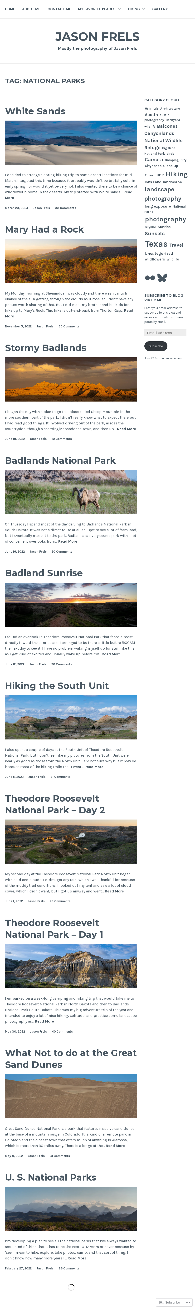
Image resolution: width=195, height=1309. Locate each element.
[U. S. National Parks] (71, 1230)
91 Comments (60, 777)
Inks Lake (153, 182)
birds (170, 153)
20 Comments (62, 551)
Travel (176, 245)
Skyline (150, 227)
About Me (31, 9)
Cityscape (153, 166)
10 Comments (62, 439)
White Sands (35, 111)
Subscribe (156, 346)
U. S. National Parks (50, 1177)
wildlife (173, 259)
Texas (156, 244)
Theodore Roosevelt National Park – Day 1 (54, 928)
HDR (160, 175)
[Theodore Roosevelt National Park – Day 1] (71, 987)
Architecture (170, 108)
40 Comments (62, 1031)
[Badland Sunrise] (71, 625)
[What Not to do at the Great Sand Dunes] (71, 1117)
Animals (152, 108)
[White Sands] (71, 163)
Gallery (160, 9)
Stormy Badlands (45, 347)
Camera (154, 159)
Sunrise (164, 227)
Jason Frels (98, 36)
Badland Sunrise (44, 573)
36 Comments (68, 1268)
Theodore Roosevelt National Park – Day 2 (55, 804)
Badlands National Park (60, 460)
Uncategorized (159, 253)
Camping (172, 160)
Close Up (170, 166)
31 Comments (60, 1156)
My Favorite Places (97, 9)
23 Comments (60, 901)
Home (10, 9)
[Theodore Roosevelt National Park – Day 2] (71, 862)
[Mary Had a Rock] (71, 282)
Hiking (134, 9)
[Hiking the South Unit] (71, 738)
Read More (126, 429)
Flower (150, 175)
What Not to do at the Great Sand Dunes (71, 1058)
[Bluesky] (162, 278)
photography (165, 219)
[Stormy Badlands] (71, 400)
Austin (151, 114)
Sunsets (155, 233)
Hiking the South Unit (57, 685)
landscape (172, 182)
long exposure (158, 206)
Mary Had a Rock (44, 229)
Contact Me (59, 9)
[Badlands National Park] (71, 513)
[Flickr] (150, 278)
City (183, 160)
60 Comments (68, 326)
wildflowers (155, 259)
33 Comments (65, 208)
